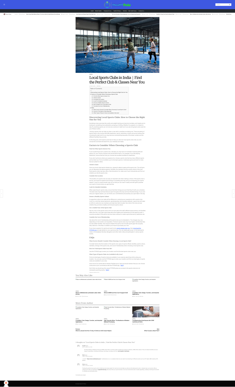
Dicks (83, 364)
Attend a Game (97, 97)
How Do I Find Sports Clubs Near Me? (102, 111)
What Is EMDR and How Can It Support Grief (116, 292)
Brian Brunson (51, 14)
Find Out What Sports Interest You (102, 96)
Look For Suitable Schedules (100, 101)
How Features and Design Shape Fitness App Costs (64, 14)
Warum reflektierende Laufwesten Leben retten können (178, 14)
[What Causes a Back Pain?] (233, 193)
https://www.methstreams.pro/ (94, 358)
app (95, 230)
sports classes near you (123, 228)
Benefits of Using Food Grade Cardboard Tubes (144, 14)
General (91, 74)
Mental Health (98, 10)
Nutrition (125, 10)
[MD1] (122, 265)
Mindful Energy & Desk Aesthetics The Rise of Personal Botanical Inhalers (218, 14)
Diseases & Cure (107, 10)
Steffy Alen (141, 296)
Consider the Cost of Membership (101, 106)
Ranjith (84, 345)
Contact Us (141, 10)
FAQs (92, 107)
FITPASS (91, 230)
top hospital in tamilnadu (123, 351)
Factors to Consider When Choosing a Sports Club (104, 94)
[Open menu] (53, 4)
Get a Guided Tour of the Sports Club (102, 104)
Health (92, 10)
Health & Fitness (117, 10)
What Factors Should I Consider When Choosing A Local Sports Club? (110, 109)
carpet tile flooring (102, 369)
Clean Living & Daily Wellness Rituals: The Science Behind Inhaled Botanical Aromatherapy (21, 14)
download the (137, 228)
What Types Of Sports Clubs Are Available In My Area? (106, 113)
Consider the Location (99, 99)
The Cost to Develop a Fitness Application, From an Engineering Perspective (104, 14)
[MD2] (107, 270)
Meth (83, 355)
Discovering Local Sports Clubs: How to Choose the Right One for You (109, 92)
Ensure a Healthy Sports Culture (101, 102)
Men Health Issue (132, 10)
